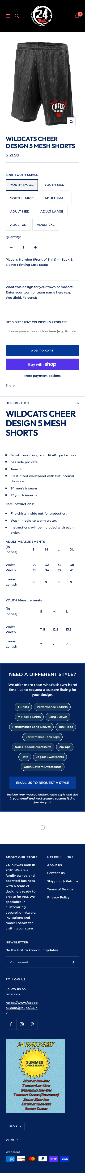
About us (54, 865)
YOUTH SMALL (22, 185)
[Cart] (77, 15)
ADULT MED (20, 211)
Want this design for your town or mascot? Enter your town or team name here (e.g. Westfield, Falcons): (40, 292)
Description (17, 403)
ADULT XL (18, 225)
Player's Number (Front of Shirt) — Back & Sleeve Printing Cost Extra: (39, 262)
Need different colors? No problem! (36, 322)
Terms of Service (60, 889)
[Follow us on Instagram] (21, 1024)
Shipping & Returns (62, 881)
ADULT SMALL (56, 198)
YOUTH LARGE (22, 198)
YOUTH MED (54, 185)
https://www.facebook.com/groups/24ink (22, 1008)
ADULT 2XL (46, 225)
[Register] (73, 962)
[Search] (17, 16)
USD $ (13, 1126)
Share (10, 385)
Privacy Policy (58, 897)
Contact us (56, 873)
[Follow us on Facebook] (11, 1024)
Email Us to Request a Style (42, 783)
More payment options (42, 376)
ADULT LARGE (51, 211)
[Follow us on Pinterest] (32, 1024)
